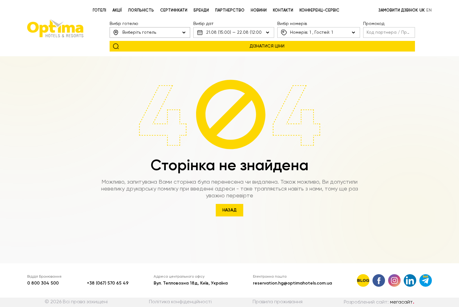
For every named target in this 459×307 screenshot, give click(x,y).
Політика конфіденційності (180, 302)
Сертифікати (173, 10)
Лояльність (141, 10)
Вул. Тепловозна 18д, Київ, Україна (191, 283)
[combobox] (150, 32)
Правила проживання (278, 302)
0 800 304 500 (43, 283)
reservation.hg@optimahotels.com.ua (292, 283)
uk (422, 10)
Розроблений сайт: (379, 302)
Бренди (201, 10)
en (429, 10)
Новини (259, 10)
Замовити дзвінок (398, 10)
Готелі (99, 10)
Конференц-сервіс (319, 10)
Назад (229, 210)
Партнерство (229, 10)
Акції (117, 10)
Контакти (283, 10)
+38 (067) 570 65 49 (108, 283)
